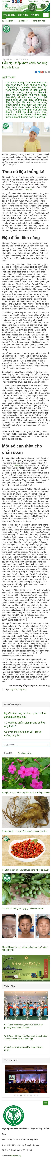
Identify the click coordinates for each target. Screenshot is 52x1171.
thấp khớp (22, 689)
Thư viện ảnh (10, 1060)
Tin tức (35, 15)
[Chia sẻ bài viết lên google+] (41, 72)
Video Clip (9, 986)
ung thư (29, 189)
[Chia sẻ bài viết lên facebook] (36, 72)
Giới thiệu (23, 15)
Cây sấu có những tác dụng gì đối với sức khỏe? (23, 908)
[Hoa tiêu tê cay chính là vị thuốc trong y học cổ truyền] (26, 850)
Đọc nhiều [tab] (8, 753)
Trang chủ (9, 15)
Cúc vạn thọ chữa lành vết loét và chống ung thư (22, 733)
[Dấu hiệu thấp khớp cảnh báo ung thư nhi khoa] (26, 40)
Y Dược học (22, 20)
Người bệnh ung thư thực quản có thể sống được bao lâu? (25, 714)
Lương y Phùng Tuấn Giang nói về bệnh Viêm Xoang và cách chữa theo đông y (25, 1037)
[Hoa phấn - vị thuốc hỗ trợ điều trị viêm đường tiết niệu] (26, 773)
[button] (45, 72)
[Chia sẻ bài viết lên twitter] (39, 72)
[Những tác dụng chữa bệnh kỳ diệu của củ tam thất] (26, 812)
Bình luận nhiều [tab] (24, 753)
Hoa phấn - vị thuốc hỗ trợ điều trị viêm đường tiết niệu (26, 792)
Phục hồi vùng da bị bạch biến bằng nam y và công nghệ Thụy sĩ (24, 948)
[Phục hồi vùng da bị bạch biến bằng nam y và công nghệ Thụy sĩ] (26, 927)
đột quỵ (17, 465)
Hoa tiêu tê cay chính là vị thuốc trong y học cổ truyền (25, 869)
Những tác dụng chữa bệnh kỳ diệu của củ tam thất (24, 831)
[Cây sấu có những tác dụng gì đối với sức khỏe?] (26, 889)
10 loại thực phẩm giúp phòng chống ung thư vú (24, 724)
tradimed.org (15, 1156)
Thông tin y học (38, 20)
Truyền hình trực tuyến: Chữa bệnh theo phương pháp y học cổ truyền (23, 1026)
